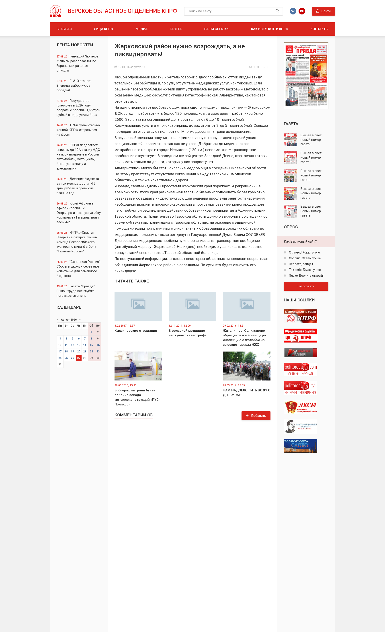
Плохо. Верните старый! (306, 275)
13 (78, 345)
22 (91, 351)
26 (72, 358)
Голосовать (306, 286)
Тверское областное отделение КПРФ (120, 11)
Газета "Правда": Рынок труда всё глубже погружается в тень (76, 291)
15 (91, 345)
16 (98, 345)
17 (59, 351)
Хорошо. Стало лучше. (305, 258)
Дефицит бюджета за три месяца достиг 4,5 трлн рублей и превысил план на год (78, 186)
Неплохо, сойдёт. (301, 264)
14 (84, 345)
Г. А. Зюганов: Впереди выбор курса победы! (74, 85)
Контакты (319, 29)
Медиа (141, 29)
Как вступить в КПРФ (269, 29)
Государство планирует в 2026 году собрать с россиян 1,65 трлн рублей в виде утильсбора (78, 108)
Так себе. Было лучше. (305, 270)
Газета (176, 29)
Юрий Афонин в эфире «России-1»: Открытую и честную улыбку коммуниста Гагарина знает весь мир (79, 212)
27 (78, 358)
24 (59, 358)
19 (72, 351)
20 (78, 351)
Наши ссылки (216, 29)
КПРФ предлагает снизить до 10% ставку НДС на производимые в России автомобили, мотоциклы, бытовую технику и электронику (78, 156)
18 (66, 351)
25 (66, 358)
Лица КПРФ (103, 29)
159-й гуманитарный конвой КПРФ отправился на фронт (78, 130)
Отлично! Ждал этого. (304, 252)
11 (66, 345)
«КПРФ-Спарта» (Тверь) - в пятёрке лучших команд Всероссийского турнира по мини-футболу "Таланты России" (77, 242)
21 (84, 351)
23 (98, 351)
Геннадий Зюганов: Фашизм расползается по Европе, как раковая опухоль (78, 63)
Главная (64, 29)
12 (72, 345)
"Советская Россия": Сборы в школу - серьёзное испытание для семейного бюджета (79, 269)
